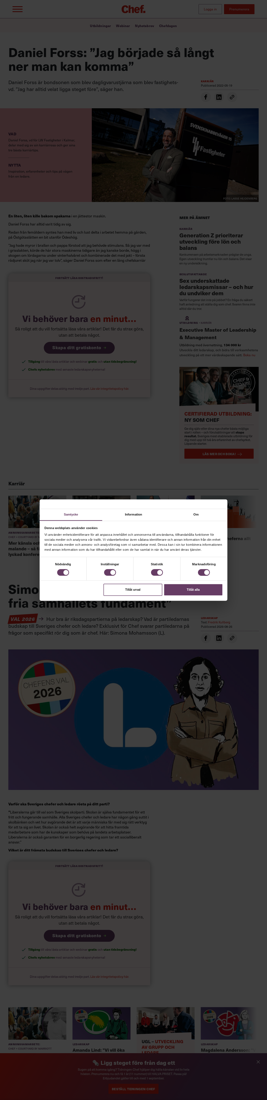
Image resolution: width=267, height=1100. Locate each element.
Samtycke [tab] (71, 514)
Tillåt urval (132, 590)
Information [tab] (133, 514)
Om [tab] (196, 514)
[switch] (110, 572)
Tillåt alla (193, 590)
